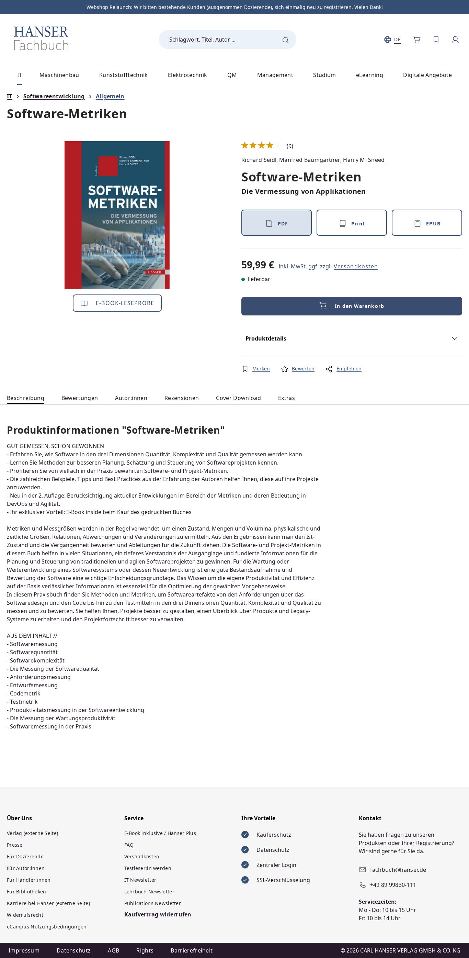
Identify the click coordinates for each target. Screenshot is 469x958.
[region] (117, 215)
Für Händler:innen (29, 880)
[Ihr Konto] (455, 39)
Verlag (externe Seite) (32, 833)
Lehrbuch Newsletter (149, 891)
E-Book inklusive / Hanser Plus (160, 833)
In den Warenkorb (359, 306)
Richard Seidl (258, 160)
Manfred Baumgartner (309, 160)
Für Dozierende (25, 856)
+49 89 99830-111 (393, 885)
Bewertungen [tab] (79, 398)
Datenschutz (74, 950)
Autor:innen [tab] (131, 398)
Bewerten (303, 368)
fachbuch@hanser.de (398, 869)
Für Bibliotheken (26, 891)
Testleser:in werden (147, 868)
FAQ (129, 845)
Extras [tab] (286, 398)
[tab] (25, 398)
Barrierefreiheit (192, 950)
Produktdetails (265, 338)
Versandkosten (356, 266)
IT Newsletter (140, 880)
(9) (267, 146)
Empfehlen (349, 368)
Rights (144, 950)
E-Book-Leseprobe (124, 303)
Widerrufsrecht (25, 915)
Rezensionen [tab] (181, 398)
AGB (113, 950)
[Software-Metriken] (117, 215)
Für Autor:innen (26, 868)
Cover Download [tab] (238, 398)
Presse (15, 845)
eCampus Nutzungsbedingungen (47, 926)
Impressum (24, 950)
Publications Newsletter (152, 903)
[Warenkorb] (417, 39)
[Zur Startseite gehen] (41, 38)
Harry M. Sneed (364, 160)
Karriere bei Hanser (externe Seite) (48, 903)
